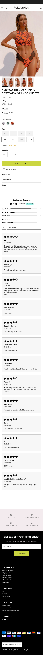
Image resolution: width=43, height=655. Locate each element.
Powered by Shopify (22, 650)
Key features (6, 180)
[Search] (6, 7)
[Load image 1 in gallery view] (21, 43)
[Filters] (4, 227)
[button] (21, 209)
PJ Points (5, 594)
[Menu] (2, 7)
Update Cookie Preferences (10, 610)
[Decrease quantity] (4, 154)
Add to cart (21, 163)
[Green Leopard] (8, 123)
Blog (3, 591)
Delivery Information (8, 571)
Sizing (4, 185)
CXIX (6, 108)
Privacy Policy (6, 605)
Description (6, 174)
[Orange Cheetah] (12, 123)
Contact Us (5, 582)
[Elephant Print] (4, 123)
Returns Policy (6, 575)
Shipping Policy (6, 573)
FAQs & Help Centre (8, 580)
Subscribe (21, 553)
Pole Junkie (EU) (11, 650)
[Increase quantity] (15, 154)
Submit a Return (7, 577)
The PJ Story (6, 596)
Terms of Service (7, 608)
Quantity (5, 150)
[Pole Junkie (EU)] (21, 7)
